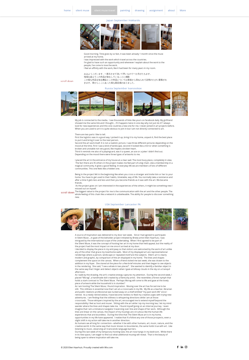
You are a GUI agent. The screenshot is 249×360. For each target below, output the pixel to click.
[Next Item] (183, 103)
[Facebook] (177, 347)
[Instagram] (186, 347)
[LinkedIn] (182, 347)
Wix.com (108, 347)
